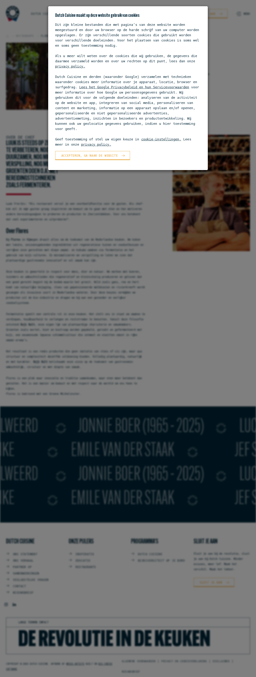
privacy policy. (70, 66)
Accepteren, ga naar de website (89, 155)
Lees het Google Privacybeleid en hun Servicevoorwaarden (134, 87)
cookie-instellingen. (161, 139)
